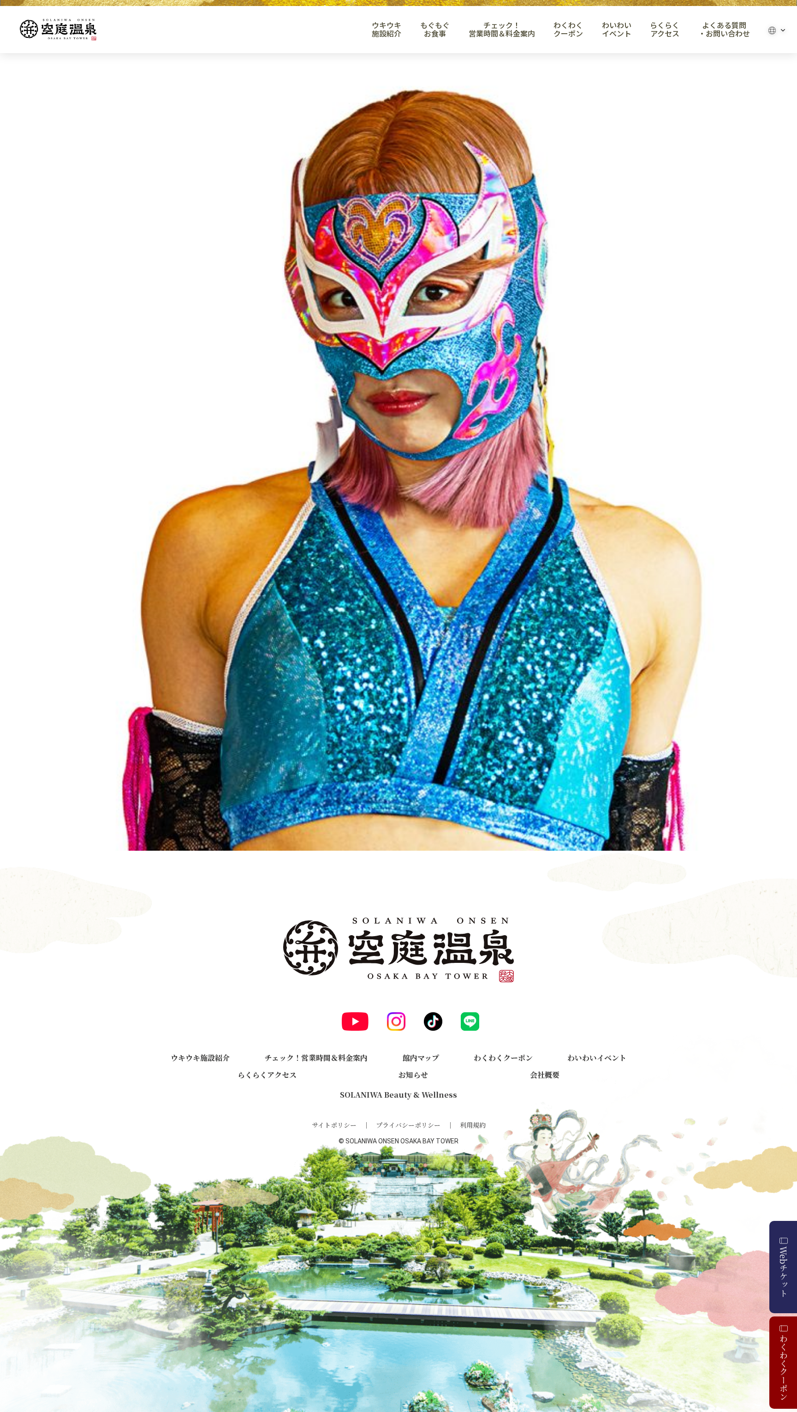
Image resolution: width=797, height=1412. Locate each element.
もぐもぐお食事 (435, 29)
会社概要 (544, 1075)
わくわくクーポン (568, 29)
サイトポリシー (334, 1125)
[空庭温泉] (58, 30)
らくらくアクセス (664, 29)
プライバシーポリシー (408, 1125)
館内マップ (421, 1057)
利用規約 (473, 1125)
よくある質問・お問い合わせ (724, 29)
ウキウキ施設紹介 (386, 29)
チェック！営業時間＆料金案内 (502, 29)
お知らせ (413, 1075)
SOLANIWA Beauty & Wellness (398, 1094)
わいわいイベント (616, 29)
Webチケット (784, 1271)
